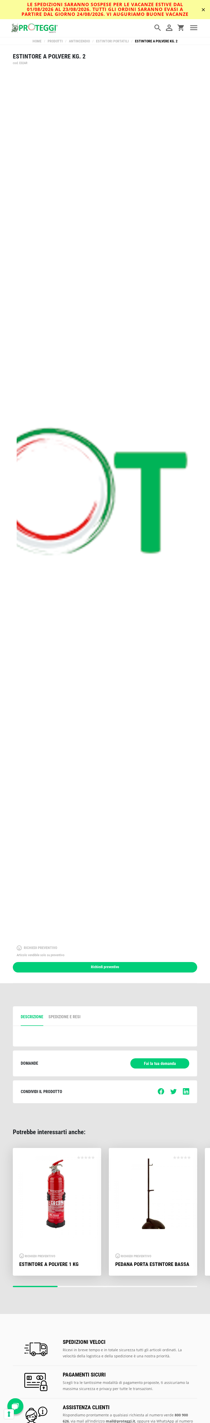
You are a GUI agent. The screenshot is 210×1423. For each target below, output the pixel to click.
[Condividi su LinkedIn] (186, 1093)
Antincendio (79, 41)
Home (37, 41)
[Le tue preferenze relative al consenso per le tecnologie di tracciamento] (9, 1414)
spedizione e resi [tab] (64, 1016)
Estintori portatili (112, 41)
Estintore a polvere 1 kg (49, 1264)
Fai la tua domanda (160, 1063)
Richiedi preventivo (105, 967)
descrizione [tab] (32, 1016)
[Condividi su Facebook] (161, 1093)
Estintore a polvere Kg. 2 (156, 41)
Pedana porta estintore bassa (152, 1264)
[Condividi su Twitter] (173, 1093)
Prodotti (55, 41)
